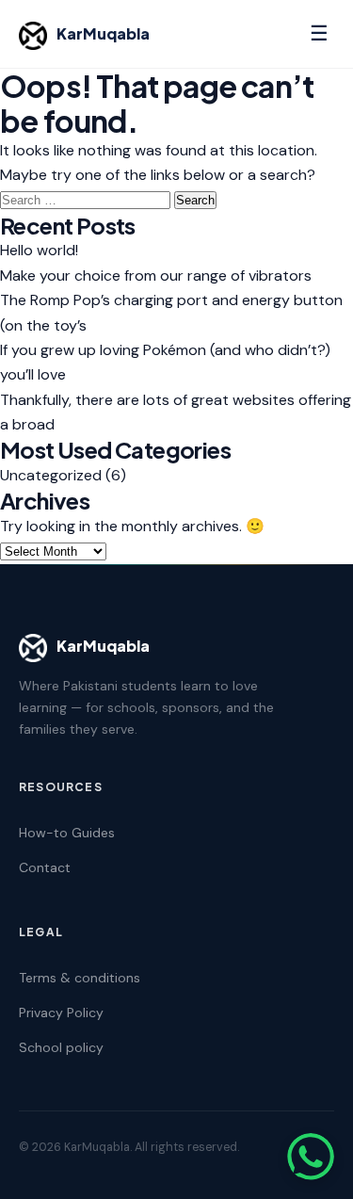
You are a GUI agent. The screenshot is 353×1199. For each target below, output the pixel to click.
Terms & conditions (79, 977)
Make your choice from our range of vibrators (156, 275)
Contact (45, 867)
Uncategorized (51, 475)
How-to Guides (67, 832)
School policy (61, 1047)
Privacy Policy (61, 1012)
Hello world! (39, 250)
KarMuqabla (103, 33)
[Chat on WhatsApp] (310, 1156)
